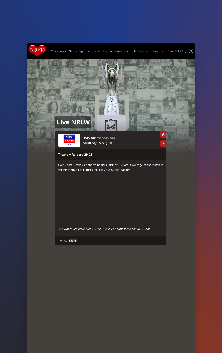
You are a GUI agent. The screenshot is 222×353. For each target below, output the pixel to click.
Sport (83, 51)
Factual (107, 51)
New (72, 51)
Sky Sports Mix (91, 229)
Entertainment (140, 51)
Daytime (120, 51)
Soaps (156, 51)
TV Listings (56, 51)
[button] (163, 134)
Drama (96, 51)
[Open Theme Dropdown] (191, 51)
